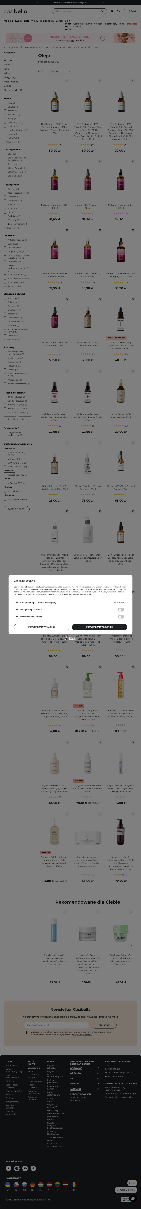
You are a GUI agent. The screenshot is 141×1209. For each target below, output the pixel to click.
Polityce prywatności (82, 594)
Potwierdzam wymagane (41, 627)
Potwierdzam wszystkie (99, 627)
